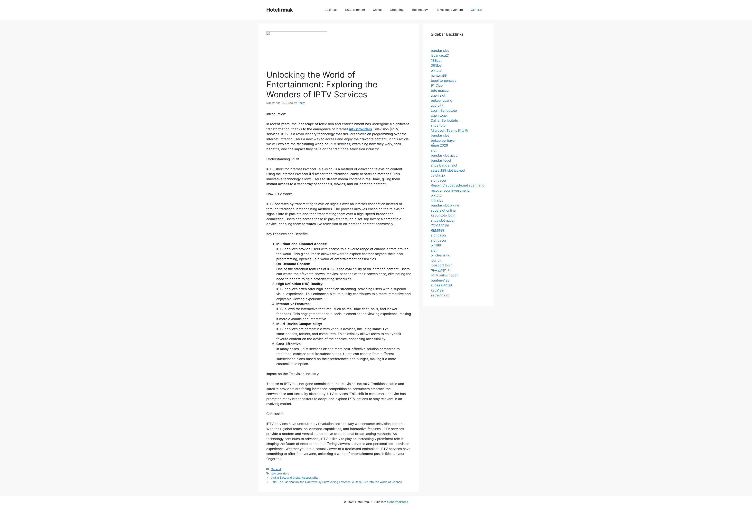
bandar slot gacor (445, 155)
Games (377, 10)
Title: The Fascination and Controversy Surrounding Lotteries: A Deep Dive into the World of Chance (336, 482)
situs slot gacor (443, 220)
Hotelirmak (279, 10)
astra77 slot (440, 295)
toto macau (440, 90)
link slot (437, 200)
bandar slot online (445, 205)
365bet (436, 65)
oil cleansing (440, 255)
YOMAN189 (440, 225)
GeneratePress (397, 502)
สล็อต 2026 (439, 145)
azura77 (437, 105)
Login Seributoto (444, 110)
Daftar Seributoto (444, 120)
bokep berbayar (443, 140)
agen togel (439, 115)
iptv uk (436, 260)
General (476, 10)
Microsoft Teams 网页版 (449, 130)
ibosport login (441, 265)
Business (331, 10)
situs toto (438, 125)
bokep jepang (441, 100)
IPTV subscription (444, 275)
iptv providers (280, 473)
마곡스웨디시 (441, 270)
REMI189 (437, 230)
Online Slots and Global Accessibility (294, 477)
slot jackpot (456, 170)
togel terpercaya (443, 80)
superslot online (443, 210)
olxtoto (436, 70)
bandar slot (440, 51)
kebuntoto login (443, 215)
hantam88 (439, 75)
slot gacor (438, 180)
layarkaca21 (440, 55)
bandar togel (441, 160)
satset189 (438, 170)
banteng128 (440, 280)
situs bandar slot (444, 165)
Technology (419, 10)
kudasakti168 (441, 285)
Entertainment (355, 10)
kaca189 (437, 290)
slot (434, 150)
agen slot (438, 95)
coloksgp (438, 175)
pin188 (436, 245)
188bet (436, 60)
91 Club (437, 85)
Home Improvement (449, 10)
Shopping (397, 10)
